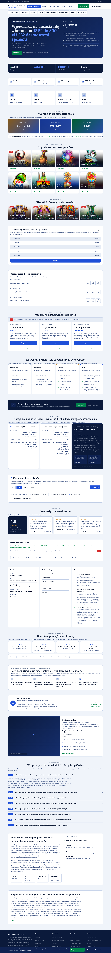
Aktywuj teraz (87, 343)
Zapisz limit (95, 487)
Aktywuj (23, 343)
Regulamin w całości (31, 348)
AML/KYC (44, 592)
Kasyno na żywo (54, 6)
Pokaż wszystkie (51, 12)
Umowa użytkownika (48, 574)
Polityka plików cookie (48, 585)
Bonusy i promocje (57, 937)
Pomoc (33, 12)
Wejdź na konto (96, 6)
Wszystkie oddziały (68, 753)
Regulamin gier (46, 577)
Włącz (55, 343)
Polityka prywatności (48, 581)
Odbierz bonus (14, 12)
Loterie (44, 6)
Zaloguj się (25, 12)
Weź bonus (16, 52)
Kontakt (89, 943)
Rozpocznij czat (93, 405)
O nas (71, 937)
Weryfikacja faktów (96, 706)
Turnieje (54, 943)
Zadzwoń (81, 405)
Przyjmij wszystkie (77, 950)
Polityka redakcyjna (96, 704)
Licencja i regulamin (75, 940)
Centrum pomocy (91, 937)
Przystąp (55, 260)
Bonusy (64, 6)
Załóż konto (83, 6)
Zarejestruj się (63, 12)
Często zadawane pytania (94, 940)
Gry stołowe (38, 943)
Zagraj (41, 12)
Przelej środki (82, 12)
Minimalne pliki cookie (94, 950)
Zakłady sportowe (33, 6)
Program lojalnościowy (58, 940)
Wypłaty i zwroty (46, 588)
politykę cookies (26, 950)
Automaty (72, 6)
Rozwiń (13, 920)
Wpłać (73, 12)
